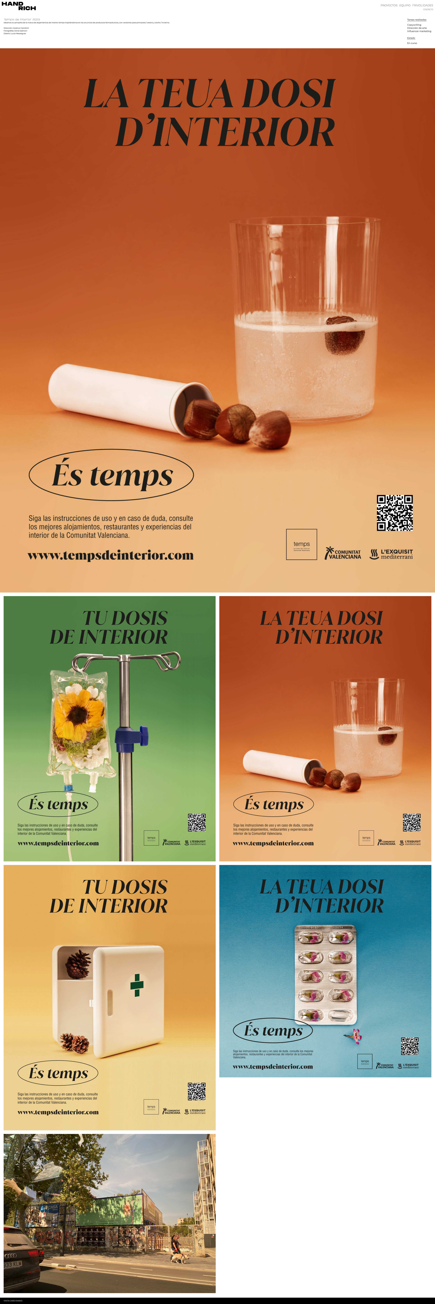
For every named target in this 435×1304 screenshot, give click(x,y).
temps (62, 23)
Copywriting (414, 24)
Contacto (428, 9)
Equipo (405, 5)
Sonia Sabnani (20, 31)
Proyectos (389, 5)
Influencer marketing (419, 31)
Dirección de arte (417, 28)
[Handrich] (19, 6)
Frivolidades (422, 5)
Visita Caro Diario (13, 1301)
